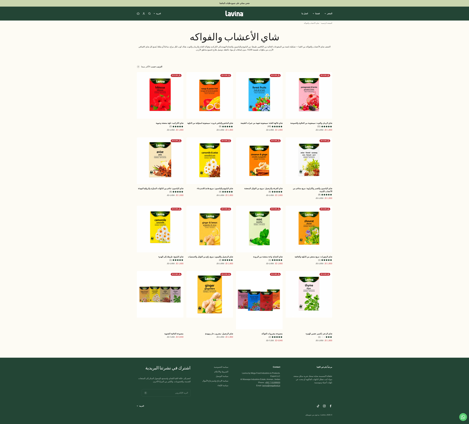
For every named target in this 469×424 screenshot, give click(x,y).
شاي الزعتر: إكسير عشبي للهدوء (319, 334)
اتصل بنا (305, 13)
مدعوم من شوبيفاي (312, 415)
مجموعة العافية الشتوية (173, 334)
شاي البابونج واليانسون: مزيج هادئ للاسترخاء (215, 188)
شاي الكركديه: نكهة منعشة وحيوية (169, 123)
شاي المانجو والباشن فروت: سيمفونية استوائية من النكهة (210, 123)
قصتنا (317, 13)
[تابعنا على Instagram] (324, 406)
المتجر (329, 13)
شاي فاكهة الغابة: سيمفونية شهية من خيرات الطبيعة (262, 123)
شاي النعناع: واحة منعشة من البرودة (268, 257)
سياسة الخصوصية (221, 367)
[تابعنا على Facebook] (330, 406)
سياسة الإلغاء (223, 385)
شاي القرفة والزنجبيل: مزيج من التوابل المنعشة (263, 188)
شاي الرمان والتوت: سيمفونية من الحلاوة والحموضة (311, 123)
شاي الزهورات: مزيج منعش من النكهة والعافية (313, 257)
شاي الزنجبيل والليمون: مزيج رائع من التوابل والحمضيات (210, 257)
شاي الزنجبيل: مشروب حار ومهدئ (219, 334)
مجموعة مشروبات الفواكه (272, 334)
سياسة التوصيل (222, 376)
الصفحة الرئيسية (326, 23)
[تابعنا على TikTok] (318, 406)
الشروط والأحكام (221, 372)
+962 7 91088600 (272, 382)
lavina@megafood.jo (271, 386)
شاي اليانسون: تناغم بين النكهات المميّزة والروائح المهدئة (160, 188)
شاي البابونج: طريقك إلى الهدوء (170, 257)
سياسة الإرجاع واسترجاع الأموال (215, 381)
